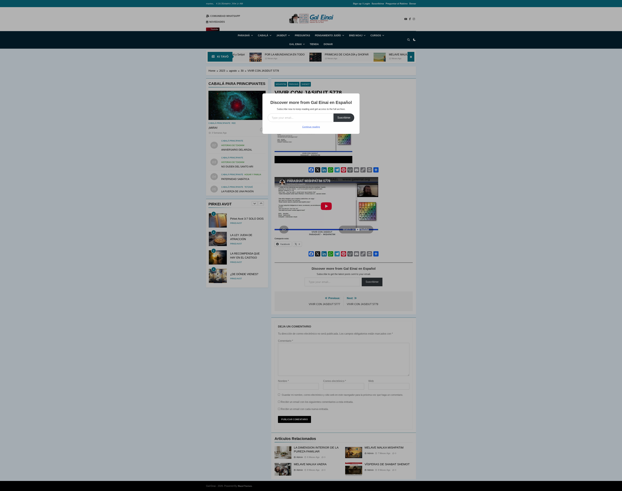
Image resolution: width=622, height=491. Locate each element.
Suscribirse (343, 117)
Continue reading (311, 126)
